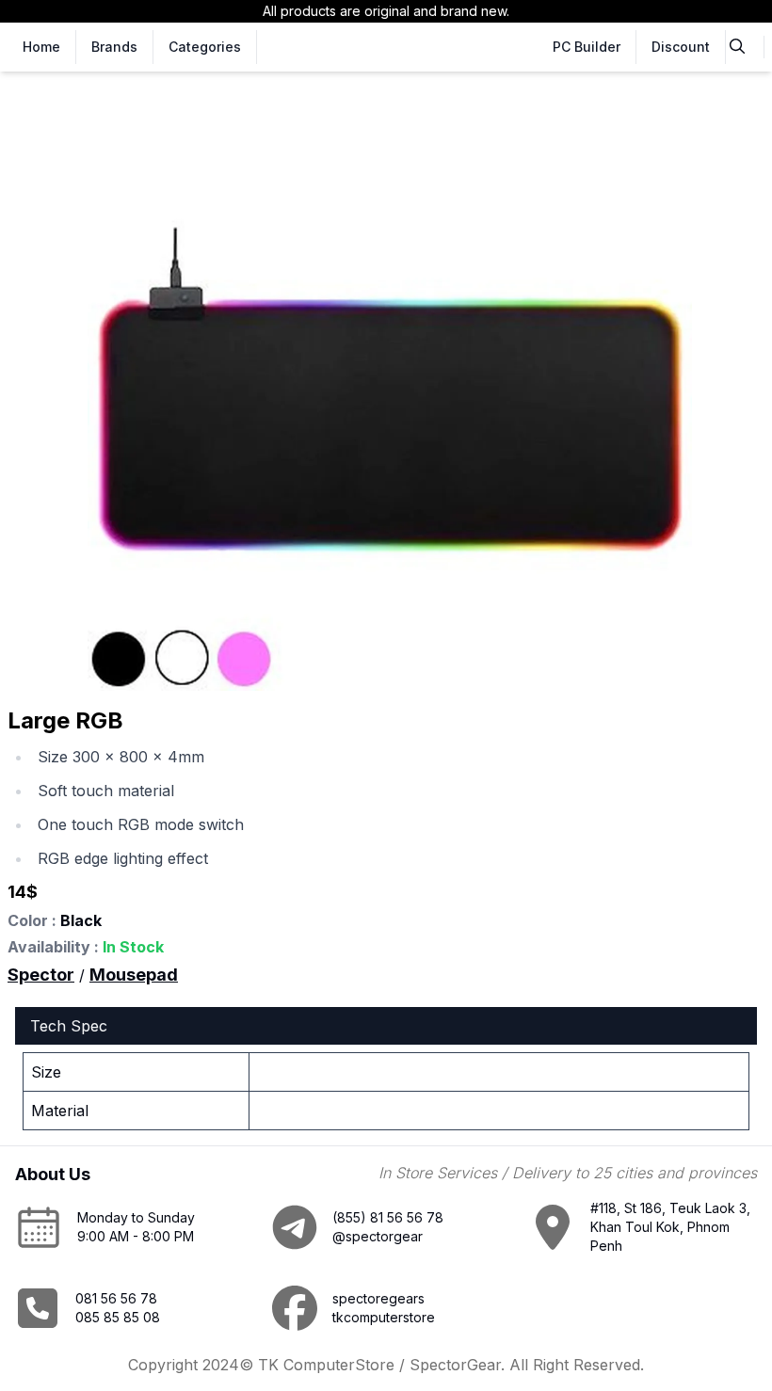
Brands (114, 47)
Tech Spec (68, 1025)
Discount (680, 47)
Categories (205, 47)
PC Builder (586, 47)
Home (41, 47)
